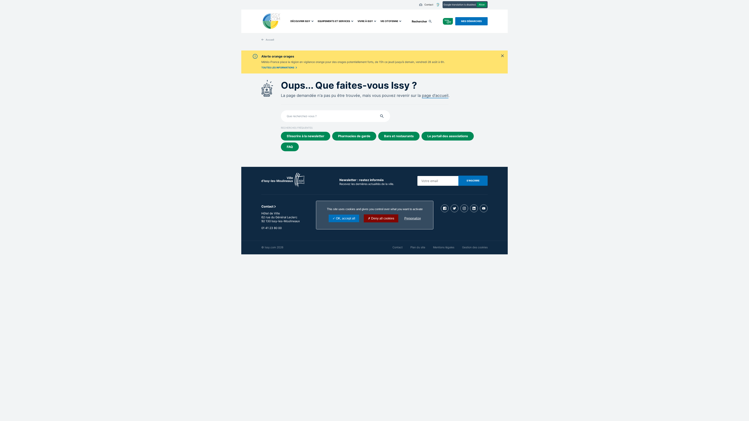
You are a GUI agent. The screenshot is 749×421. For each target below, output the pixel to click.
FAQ (290, 147)
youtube (484, 208)
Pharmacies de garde (354, 136)
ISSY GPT (448, 21)
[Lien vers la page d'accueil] (282, 186)
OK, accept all (345, 218)
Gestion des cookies (475, 247)
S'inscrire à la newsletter (305, 136)
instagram (464, 208)
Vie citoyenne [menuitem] (389, 21)
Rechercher (419, 21)
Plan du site (417, 247)
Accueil (270, 39)
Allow (482, 4)
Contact (426, 4)
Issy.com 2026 (274, 247)
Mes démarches (471, 21)
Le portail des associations (447, 136)
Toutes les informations (277, 67)
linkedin (474, 208)
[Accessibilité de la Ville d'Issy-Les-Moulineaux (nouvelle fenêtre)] (438, 4)
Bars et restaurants (399, 136)
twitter (454, 208)
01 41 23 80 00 (271, 228)
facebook (445, 208)
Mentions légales (443, 247)
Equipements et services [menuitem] (334, 21)
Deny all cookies (382, 218)
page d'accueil (435, 95)
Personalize (412, 218)
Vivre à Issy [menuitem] (365, 21)
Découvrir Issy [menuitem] (300, 21)
